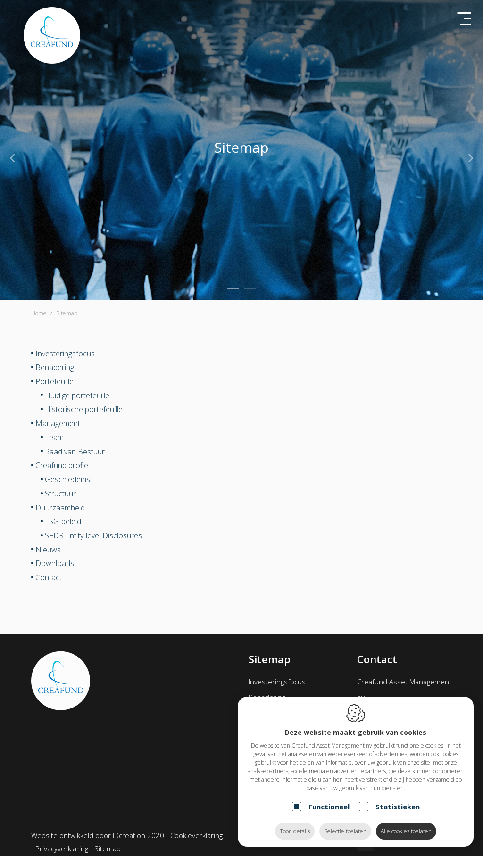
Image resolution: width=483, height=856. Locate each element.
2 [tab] (250, 288)
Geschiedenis (67, 479)
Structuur (60, 493)
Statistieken (397, 806)
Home (39, 313)
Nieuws (48, 549)
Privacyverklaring (61, 848)
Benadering (54, 367)
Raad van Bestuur (75, 451)
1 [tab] (233, 288)
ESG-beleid (63, 521)
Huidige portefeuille (77, 395)
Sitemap (107, 848)
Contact (48, 577)
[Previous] (12, 157)
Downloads (54, 563)
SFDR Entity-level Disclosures (93, 535)
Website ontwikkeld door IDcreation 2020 (97, 835)
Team (54, 437)
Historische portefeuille (84, 409)
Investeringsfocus (65, 353)
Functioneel (329, 806)
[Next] (471, 157)
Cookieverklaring (196, 835)
